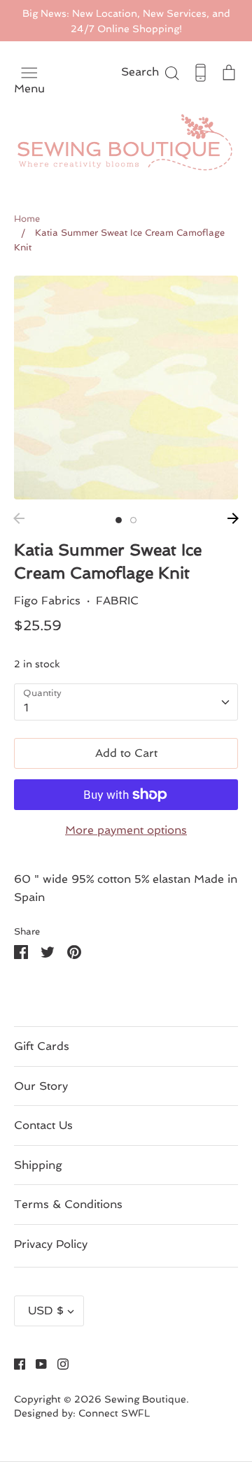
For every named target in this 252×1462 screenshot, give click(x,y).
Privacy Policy (51, 1244)
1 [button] (118, 520)
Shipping (38, 1165)
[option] (126, 387)
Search (151, 71)
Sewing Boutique (145, 1399)
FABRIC (117, 600)
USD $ (46, 1310)
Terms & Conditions (68, 1204)
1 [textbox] (26, 707)
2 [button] (133, 520)
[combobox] (126, 702)
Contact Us (43, 1125)
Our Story (41, 1086)
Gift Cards (41, 1046)
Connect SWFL (114, 1413)
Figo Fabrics (47, 600)
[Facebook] (14, 1363)
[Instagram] (58, 1363)
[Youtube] (36, 1363)
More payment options (126, 830)
